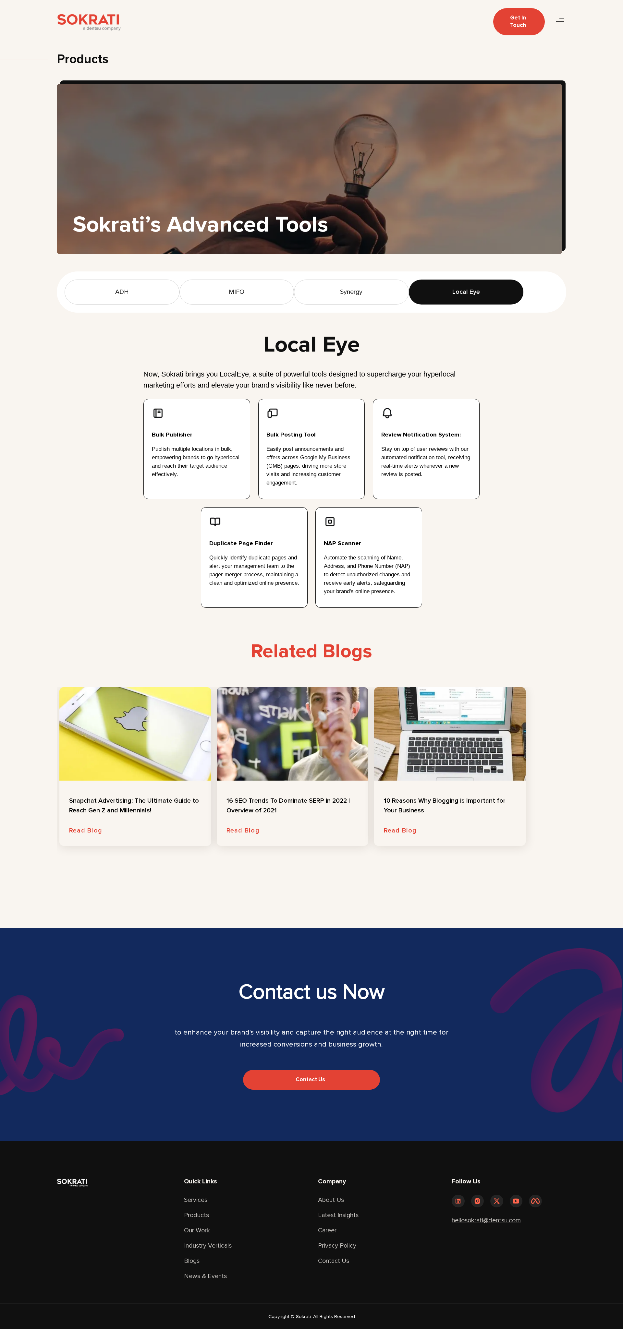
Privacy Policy (337, 1246)
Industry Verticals (208, 1246)
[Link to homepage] (89, 22)
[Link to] (458, 1201)
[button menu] (560, 22)
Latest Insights (338, 1215)
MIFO (236, 292)
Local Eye (466, 292)
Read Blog (85, 830)
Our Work (197, 1230)
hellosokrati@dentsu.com (486, 1220)
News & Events (205, 1276)
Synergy (351, 292)
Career (327, 1230)
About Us (331, 1200)
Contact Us (333, 1261)
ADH (122, 292)
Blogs (192, 1261)
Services (195, 1200)
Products (196, 1215)
